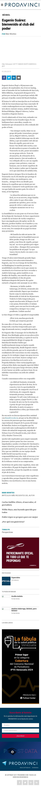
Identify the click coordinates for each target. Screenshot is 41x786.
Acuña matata (17, 596)
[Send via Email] (18, 78)
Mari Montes (11, 34)
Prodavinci (16, 580)
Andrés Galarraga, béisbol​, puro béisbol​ (24, 609)
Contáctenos (35, 767)
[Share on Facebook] (4, 78)
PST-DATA (20, 751)
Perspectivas (7, 532)
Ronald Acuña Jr (11, 418)
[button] (20, 736)
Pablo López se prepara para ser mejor (20, 517)
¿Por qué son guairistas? (13, 522)
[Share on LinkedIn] (14, 78)
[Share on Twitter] (9, 78)
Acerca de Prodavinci (25, 767)
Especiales (15, 577)
